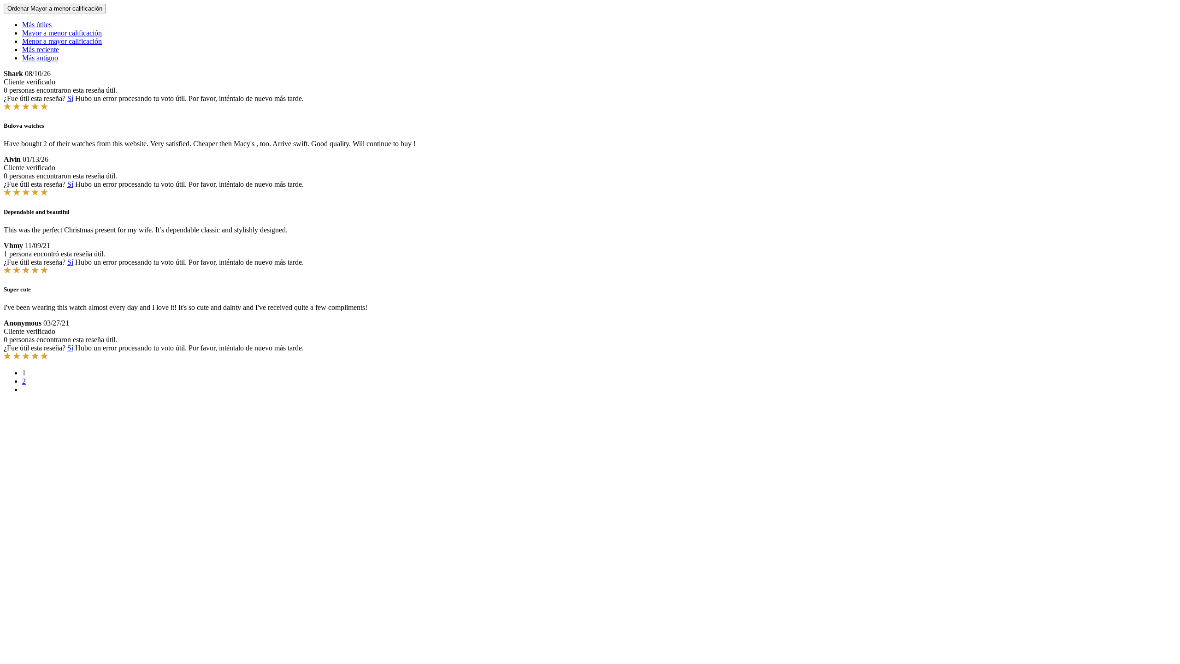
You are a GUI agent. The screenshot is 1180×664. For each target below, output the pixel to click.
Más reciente (40, 49)
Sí (70, 98)
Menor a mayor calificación (62, 41)
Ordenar (54, 8)
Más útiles (37, 25)
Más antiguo (40, 58)
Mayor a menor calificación (62, 33)
